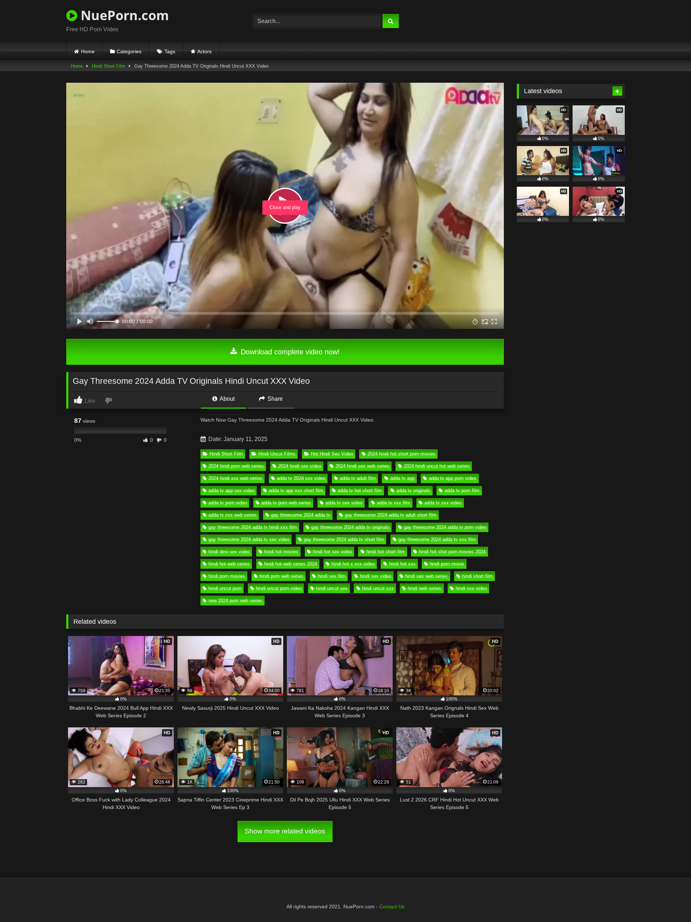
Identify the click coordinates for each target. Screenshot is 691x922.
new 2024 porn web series (235, 600)
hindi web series (424, 588)
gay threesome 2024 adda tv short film (344, 539)
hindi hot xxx (402, 564)
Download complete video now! (289, 352)
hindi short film (477, 576)
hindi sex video (375, 576)
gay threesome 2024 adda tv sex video (248, 539)
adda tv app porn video (452, 478)
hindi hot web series (229, 564)
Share (274, 399)
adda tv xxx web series (232, 515)
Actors (204, 51)
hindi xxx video (471, 588)
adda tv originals (413, 490)
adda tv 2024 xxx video (301, 478)
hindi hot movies (281, 551)
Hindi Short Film (108, 66)
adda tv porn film (461, 490)
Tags (169, 51)
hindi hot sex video (332, 551)
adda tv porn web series (286, 502)
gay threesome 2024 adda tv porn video (445, 527)
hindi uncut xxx (378, 588)
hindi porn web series (281, 576)
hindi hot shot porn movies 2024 (452, 551)
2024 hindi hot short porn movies (401, 454)
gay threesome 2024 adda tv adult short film (391, 515)
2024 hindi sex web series (362, 466)
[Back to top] (669, 901)
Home (88, 51)
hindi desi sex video (229, 551)
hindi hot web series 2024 (290, 564)
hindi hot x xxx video (353, 564)
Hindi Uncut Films (276, 454)
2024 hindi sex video (299, 466)
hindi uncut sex (332, 588)
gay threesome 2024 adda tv (300, 515)
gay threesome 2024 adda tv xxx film (437, 539)
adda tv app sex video (231, 490)
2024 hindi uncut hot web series (437, 466)
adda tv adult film (358, 478)
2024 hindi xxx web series (235, 478)
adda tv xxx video (442, 502)
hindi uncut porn (224, 588)
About (226, 399)
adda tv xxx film (393, 502)
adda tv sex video (343, 502)
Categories (129, 51)
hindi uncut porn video (279, 588)
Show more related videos (285, 831)
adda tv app (402, 478)
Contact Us (392, 906)
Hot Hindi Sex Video (332, 454)
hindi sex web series (426, 576)
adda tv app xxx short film (296, 490)
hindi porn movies (226, 576)
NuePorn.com (123, 15)
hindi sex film (332, 576)
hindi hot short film (385, 551)
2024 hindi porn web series (236, 466)
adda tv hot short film (360, 490)
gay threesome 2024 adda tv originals (350, 527)
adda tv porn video (227, 502)
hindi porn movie (447, 564)
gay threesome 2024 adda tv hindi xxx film (252, 527)
